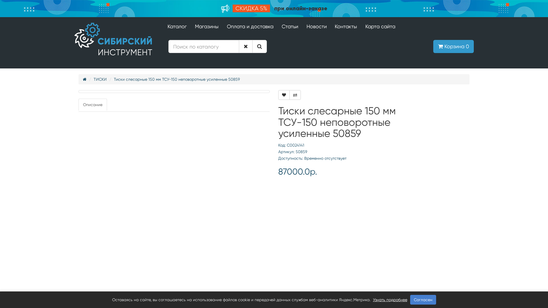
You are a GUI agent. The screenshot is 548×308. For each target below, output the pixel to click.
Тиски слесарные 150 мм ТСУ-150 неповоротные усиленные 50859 (177, 79)
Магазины (207, 26)
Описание (92, 104)
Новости (317, 26)
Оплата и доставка (250, 26)
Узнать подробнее (390, 299)
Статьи (290, 26)
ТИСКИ (100, 79)
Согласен (423, 299)
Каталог (177, 26)
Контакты (346, 26)
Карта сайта (380, 26)
